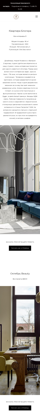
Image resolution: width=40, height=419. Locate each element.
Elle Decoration (25, 49)
